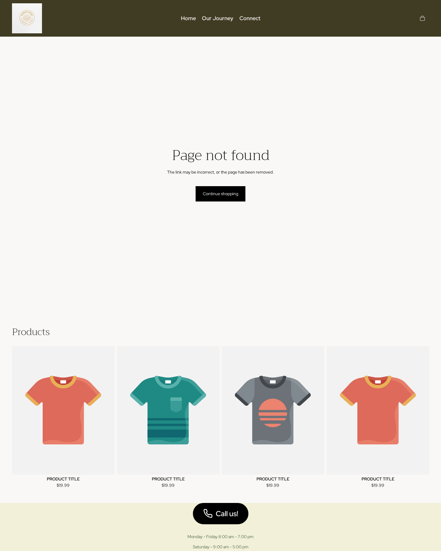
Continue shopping (220, 193)
